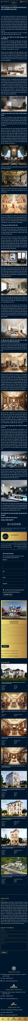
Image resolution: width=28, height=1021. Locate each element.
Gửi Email (23, 1)
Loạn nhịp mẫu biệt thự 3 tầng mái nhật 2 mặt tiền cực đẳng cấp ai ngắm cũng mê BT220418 (14, 819)
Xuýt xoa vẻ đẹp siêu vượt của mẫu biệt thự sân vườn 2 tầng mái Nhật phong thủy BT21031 (13, 683)
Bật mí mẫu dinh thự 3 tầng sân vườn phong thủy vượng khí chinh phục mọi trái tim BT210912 (14, 876)
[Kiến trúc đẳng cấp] (14, 2)
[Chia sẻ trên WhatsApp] (8, 524)
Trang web (5, 583)
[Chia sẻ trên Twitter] (13, 524)
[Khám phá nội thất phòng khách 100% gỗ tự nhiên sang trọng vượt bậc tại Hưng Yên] (14, 727)
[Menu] (2, 1)
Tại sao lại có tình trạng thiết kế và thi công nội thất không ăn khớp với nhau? (7, 545)
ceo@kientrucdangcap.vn (11, 517)
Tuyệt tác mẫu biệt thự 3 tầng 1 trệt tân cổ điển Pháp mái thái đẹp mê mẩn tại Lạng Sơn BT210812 (13, 847)
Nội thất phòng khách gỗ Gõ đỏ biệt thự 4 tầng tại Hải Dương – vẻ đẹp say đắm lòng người (14, 766)
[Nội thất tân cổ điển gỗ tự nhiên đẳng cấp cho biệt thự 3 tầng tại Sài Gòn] (14, 701)
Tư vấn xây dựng (13, 5)
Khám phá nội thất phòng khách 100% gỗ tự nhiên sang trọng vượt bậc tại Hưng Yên (14, 738)
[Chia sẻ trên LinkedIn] (20, 524)
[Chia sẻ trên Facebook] (11, 524)
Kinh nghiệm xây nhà (5, 5)
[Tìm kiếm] (26, 1)
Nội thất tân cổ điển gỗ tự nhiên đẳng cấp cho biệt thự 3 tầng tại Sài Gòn (14, 712)
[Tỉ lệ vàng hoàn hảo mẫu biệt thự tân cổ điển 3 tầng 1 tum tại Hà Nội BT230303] (14, 779)
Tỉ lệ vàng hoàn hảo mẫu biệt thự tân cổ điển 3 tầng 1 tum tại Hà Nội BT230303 (13, 790)
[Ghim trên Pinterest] (17, 524)
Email (4, 577)
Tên (4, 571)
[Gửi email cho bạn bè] (15, 524)
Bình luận (5, 559)
